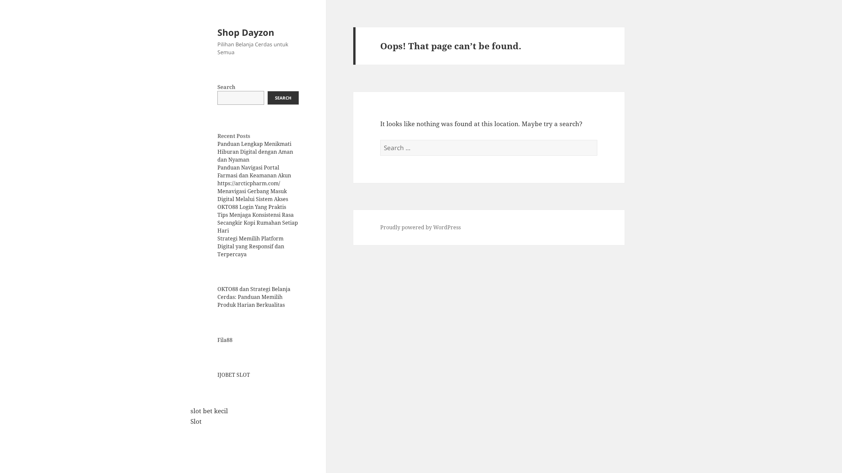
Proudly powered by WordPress (420, 227)
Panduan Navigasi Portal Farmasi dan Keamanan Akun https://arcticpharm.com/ (254, 175)
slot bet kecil (209, 411)
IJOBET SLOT (233, 374)
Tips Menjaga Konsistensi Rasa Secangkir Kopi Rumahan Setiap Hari (257, 222)
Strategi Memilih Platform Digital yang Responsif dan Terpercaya (250, 246)
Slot (196, 421)
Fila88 (225, 340)
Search (226, 87)
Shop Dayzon (245, 32)
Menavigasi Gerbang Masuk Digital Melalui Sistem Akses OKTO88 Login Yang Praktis (252, 199)
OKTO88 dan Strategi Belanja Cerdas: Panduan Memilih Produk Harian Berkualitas (253, 296)
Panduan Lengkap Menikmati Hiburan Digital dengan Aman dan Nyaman (255, 151)
